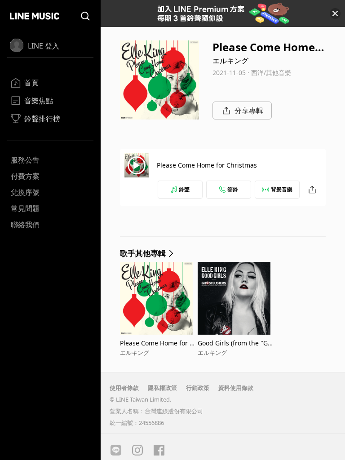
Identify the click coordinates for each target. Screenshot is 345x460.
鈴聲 (184, 189)
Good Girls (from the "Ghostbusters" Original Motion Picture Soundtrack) (236, 343)
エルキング (230, 61)
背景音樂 (281, 189)
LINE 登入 (43, 46)
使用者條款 (124, 388)
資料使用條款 (235, 388)
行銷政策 (197, 388)
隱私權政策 (162, 388)
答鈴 (232, 189)
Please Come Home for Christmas (207, 165)
